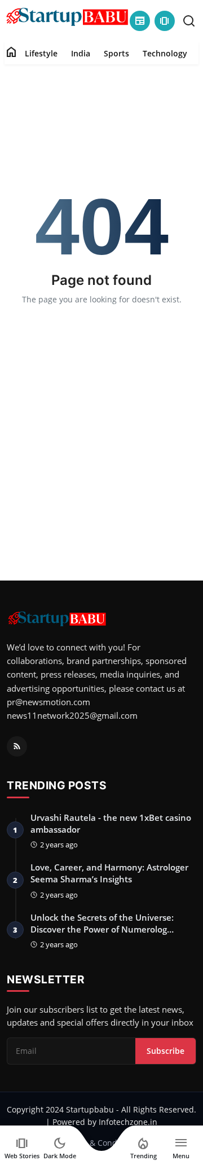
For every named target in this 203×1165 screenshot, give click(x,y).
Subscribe (165, 1050)
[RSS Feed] (17, 746)
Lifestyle (41, 53)
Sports (116, 53)
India (80, 53)
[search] (189, 20)
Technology (165, 53)
